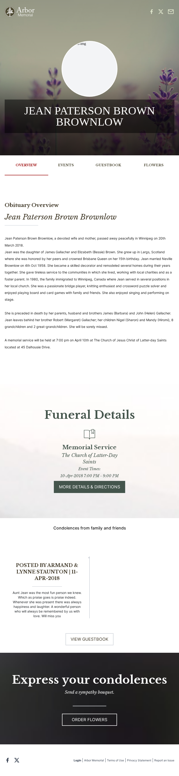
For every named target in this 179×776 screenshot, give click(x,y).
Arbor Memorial (94, 760)
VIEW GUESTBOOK (89, 639)
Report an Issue (164, 760)
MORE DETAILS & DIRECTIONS (89, 486)
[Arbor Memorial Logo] (19, 12)
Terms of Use (115, 760)
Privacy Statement (139, 760)
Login (77, 760)
